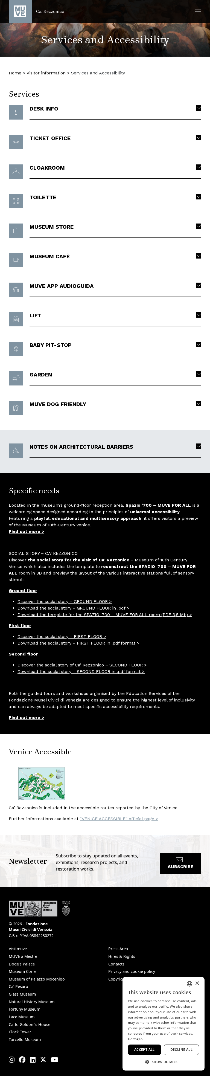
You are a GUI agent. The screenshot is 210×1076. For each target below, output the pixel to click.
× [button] (197, 983)
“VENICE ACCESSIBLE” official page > (119, 818)
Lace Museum (21, 1016)
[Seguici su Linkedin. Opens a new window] (33, 1060)
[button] (198, 11)
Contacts (116, 964)
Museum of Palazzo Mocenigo (37, 979)
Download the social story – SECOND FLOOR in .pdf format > (81, 671)
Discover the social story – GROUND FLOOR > (65, 601)
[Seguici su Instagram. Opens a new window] (11, 1060)
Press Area (118, 948)
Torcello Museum (25, 1039)
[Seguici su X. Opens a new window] (43, 1060)
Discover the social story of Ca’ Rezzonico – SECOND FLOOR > (82, 665)
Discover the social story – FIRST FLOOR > (62, 636)
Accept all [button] (144, 1049)
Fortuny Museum (24, 1009)
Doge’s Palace (22, 964)
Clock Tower (20, 1031)
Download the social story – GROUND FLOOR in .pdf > (73, 608)
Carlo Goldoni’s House (29, 1024)
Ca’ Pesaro (18, 986)
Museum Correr (23, 971)
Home (15, 73)
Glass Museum (22, 994)
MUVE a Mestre (23, 956)
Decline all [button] (181, 1049)
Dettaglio (135, 1039)
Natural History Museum (31, 1001)
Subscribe (180, 866)
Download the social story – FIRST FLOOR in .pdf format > (78, 643)
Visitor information (46, 73)
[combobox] (189, 984)
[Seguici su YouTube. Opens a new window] (54, 1060)
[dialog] (163, 1024)
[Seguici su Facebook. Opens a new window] (22, 1060)
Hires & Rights (121, 956)
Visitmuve (18, 948)
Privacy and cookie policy (131, 971)
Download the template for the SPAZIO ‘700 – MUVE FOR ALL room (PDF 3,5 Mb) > (105, 614)
